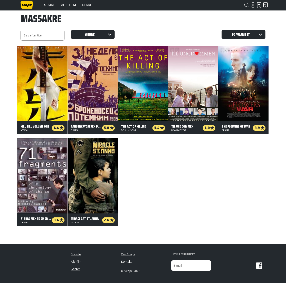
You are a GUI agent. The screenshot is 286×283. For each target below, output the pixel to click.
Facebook (259, 265)
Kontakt (126, 262)
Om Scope (128, 254)
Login (253, 5)
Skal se (259, 5)
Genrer (88, 5)
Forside (49, 5)
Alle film (68, 5)
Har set (265, 5)
